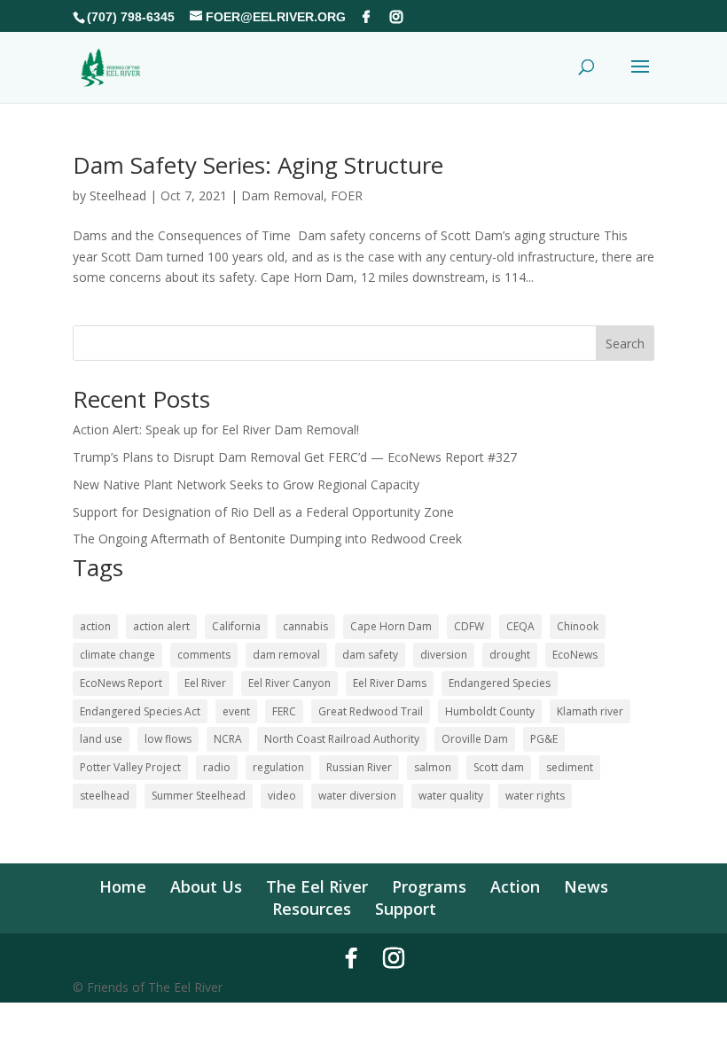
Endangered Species (500, 683)
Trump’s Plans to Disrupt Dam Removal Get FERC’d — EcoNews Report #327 (295, 457)
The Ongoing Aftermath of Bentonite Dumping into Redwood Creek (267, 538)
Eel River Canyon (289, 683)
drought (509, 654)
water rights (535, 795)
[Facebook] (366, 17)
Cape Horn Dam (391, 626)
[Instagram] (396, 17)
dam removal (286, 654)
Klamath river (590, 711)
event (236, 711)
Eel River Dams (389, 683)
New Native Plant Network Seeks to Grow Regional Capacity (246, 484)
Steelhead (118, 195)
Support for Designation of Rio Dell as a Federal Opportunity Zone (263, 511)
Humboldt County (490, 711)
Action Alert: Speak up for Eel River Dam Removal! (216, 429)
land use (101, 738)
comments (204, 654)
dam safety (370, 654)
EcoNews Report (121, 683)
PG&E (544, 738)
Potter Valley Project (130, 767)
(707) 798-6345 (131, 17)
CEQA (520, 626)
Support (405, 908)
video (282, 795)
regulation (278, 767)
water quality (450, 795)
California (236, 626)
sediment (569, 767)
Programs (429, 886)
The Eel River (317, 886)
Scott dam (498, 767)
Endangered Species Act (140, 711)
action (95, 626)
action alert (161, 626)
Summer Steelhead (199, 795)
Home (122, 886)
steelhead (104, 795)
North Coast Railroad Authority (341, 738)
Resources (311, 908)
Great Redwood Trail (370, 711)
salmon (432, 767)
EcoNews (575, 654)
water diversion (357, 795)
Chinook (577, 626)
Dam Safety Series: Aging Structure (258, 165)
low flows (168, 738)
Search (625, 343)
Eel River (205, 683)
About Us (206, 886)
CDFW (469, 626)
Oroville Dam (475, 738)
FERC (284, 711)
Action (515, 886)
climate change (117, 654)
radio (217, 767)
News (586, 886)
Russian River (359, 767)
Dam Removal (282, 195)
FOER (347, 195)
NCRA (228, 738)
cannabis (305, 626)
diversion (443, 654)
